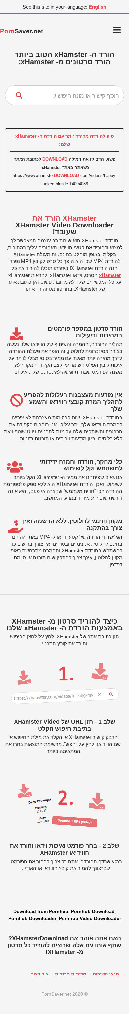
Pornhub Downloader (32, 918)
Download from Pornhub (40, 911)
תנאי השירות (106, 973)
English (97, 7)
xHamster (110, 275)
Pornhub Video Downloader (90, 918)
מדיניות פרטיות (70, 973)
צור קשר (40, 973)
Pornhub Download (93, 911)
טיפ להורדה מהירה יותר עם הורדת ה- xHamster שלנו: (64, 140)
